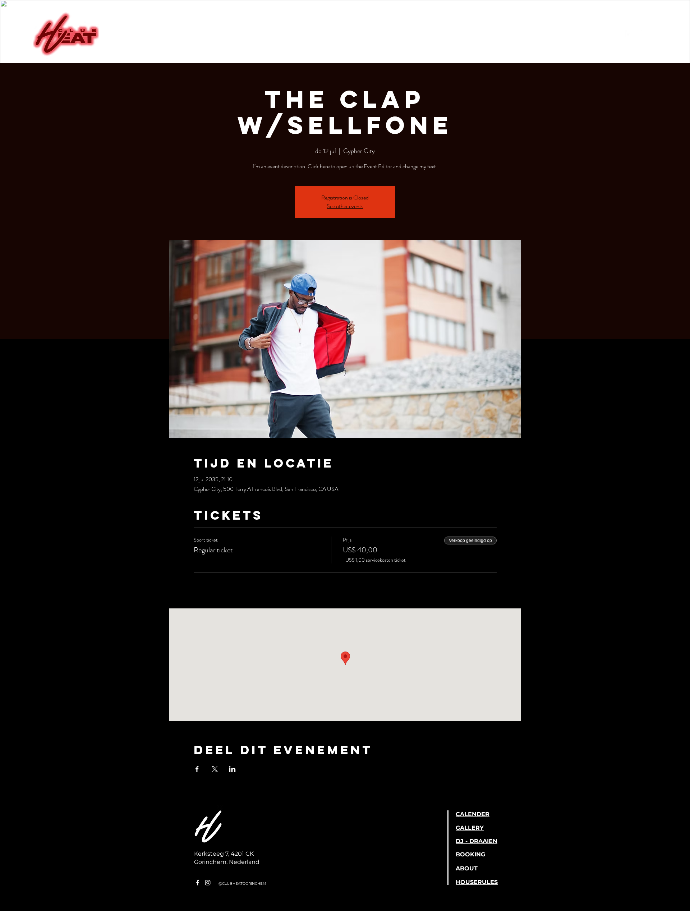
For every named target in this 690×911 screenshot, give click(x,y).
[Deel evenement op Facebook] (197, 769)
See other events (345, 206)
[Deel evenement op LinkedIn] (232, 769)
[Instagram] (638, 34)
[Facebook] (628, 34)
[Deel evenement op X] (214, 769)
